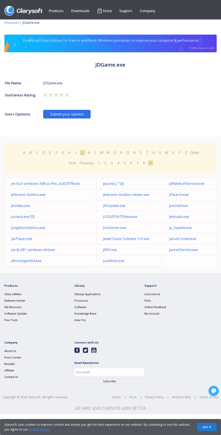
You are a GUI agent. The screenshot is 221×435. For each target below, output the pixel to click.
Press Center (12, 357)
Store (107, 10)
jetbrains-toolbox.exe (28, 194)
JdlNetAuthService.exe (186, 183)
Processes (11, 23)
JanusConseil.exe (182, 238)
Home (116, 397)
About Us (10, 351)
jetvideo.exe (20, 205)
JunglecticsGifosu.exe (28, 227)
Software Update (15, 313)
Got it (206, 427)
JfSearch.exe (179, 194)
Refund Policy (181, 397)
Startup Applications (87, 294)
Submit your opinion (67, 114)
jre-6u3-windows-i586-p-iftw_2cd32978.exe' (46, 183)
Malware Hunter (14, 300)
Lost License (152, 294)
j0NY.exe (110, 249)
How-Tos (80, 320)
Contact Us (11, 377)
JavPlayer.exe (21, 238)
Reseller (9, 364)
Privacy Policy (154, 397)
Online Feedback (155, 307)
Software (80, 307)
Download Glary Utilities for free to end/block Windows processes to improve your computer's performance (119, 44)
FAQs (147, 300)
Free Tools (11, 320)
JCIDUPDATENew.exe (120, 216)
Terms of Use (208, 397)
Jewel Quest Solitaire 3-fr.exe (126, 238)
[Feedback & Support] (213, 391)
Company (147, 10)
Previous (86, 163)
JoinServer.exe (114, 227)
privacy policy (39, 429)
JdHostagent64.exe (26, 260)
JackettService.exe (183, 249)
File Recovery (13, 307)
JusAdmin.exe (113, 260)
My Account (151, 313)
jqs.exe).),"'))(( (113, 183)
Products (56, 10)
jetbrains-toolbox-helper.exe (126, 194)
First (72, 163)
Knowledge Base (85, 313)
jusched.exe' (178, 205)
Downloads (80, 10)
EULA (133, 397)
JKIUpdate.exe (114, 205)
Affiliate (9, 370)
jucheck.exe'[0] (23, 216)
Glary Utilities (13, 294)
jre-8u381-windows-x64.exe (33, 249)
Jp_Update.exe (180, 227)
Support (125, 10)
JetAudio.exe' (179, 216)
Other (194, 152)
